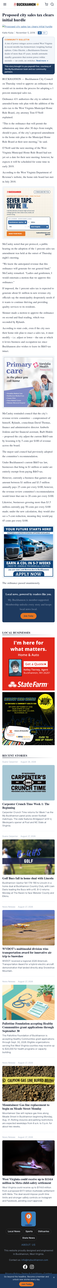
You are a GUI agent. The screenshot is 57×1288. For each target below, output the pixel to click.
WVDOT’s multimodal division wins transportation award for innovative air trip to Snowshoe (27, 952)
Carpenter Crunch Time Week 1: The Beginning (25, 806)
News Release (8, 907)
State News (28, 1237)
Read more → (42, 60)
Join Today (26, 1284)
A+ (44, 33)
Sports (29, 1231)
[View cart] (46, 4)
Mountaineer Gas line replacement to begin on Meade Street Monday (25, 1107)
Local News (14, 1231)
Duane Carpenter (10, 762)
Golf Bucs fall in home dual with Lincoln (27, 878)
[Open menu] (5, 4)
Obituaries (43, 1231)
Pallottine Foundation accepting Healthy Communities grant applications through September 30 (28, 1027)
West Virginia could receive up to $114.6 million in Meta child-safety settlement (27, 1181)
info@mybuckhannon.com (34, 1260)
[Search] (52, 4)
